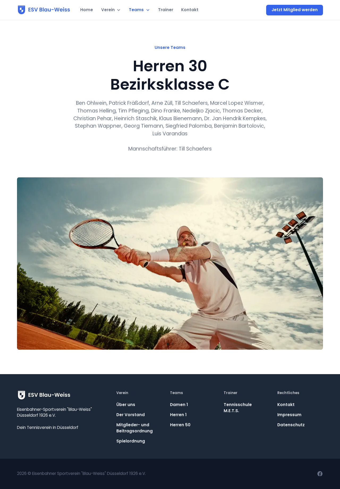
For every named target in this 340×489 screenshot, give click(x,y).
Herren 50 (180, 425)
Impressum (289, 414)
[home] (43, 10)
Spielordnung (130, 441)
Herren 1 (178, 414)
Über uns (125, 404)
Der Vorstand (130, 414)
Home (86, 9)
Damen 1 (179, 404)
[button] (111, 10)
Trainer (165, 9)
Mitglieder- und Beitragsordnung (134, 428)
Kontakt (189, 9)
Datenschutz (291, 425)
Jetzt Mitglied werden (294, 9)
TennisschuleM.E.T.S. (238, 407)
